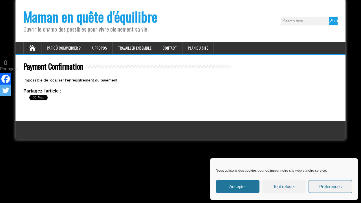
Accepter (237, 186)
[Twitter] (5, 90)
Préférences (330, 186)
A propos (99, 48)
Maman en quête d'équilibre (90, 16)
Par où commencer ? (64, 48)
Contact (169, 48)
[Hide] (2, 101)
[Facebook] (5, 79)
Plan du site (198, 48)
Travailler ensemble (134, 48)
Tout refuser (284, 186)
